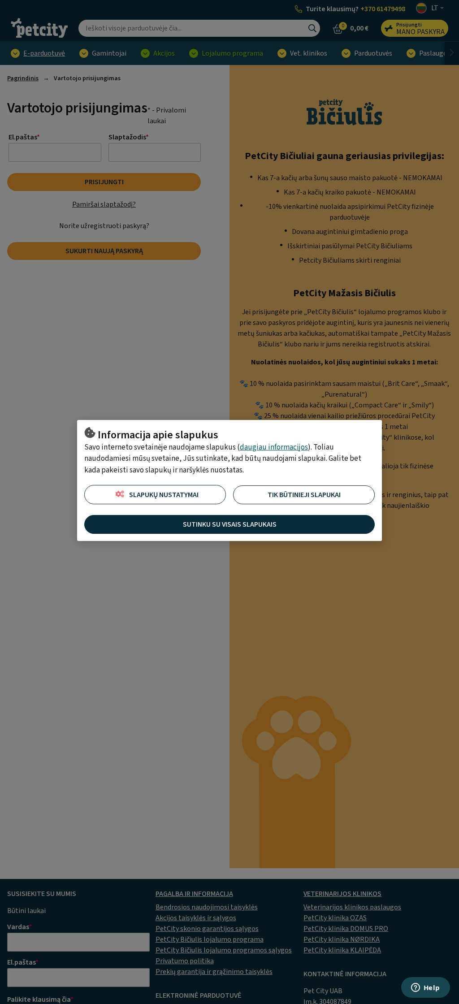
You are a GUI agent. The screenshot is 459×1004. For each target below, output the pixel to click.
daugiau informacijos (274, 447)
